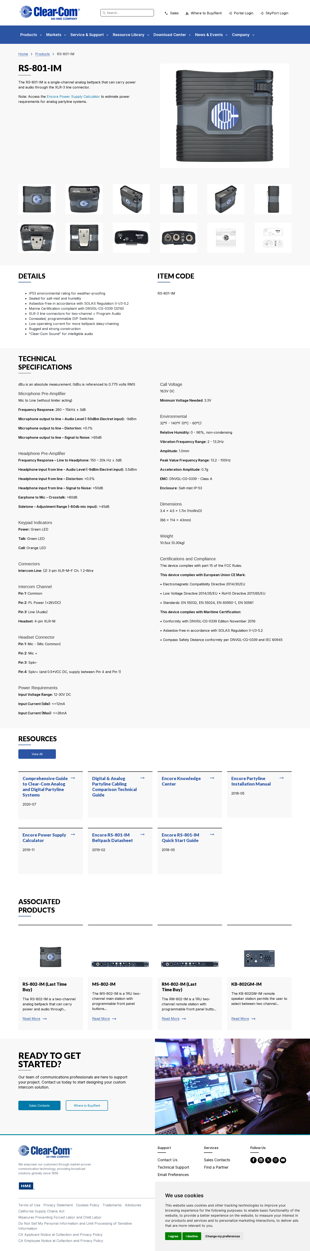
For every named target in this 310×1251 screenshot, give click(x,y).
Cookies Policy (87, 1205)
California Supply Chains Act (41, 1211)
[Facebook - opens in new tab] (253, 1160)
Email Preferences (173, 1174)
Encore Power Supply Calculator (74, 96)
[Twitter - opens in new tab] (268, 1160)
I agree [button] (173, 1236)
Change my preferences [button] (222, 1236)
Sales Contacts (39, 1105)
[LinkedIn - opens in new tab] (261, 1160)
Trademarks (112, 1205)
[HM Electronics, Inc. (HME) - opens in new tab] (26, 1185)
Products (42, 54)
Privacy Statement (58, 1205)
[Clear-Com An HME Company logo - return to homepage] (45, 1151)
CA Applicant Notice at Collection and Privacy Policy (60, 1234)
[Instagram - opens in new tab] (275, 1160)
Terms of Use (29, 1205)
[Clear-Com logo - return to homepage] (50, 12)
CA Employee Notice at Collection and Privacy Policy (60, 1241)
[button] (36, 199)
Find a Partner (216, 1167)
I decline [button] (192, 1236)
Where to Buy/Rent (87, 1105)
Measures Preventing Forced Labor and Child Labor (60, 1217)
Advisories (133, 1205)
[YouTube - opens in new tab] (283, 1160)
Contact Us (167, 1160)
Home (23, 54)
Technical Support (173, 1167)
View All (37, 754)
